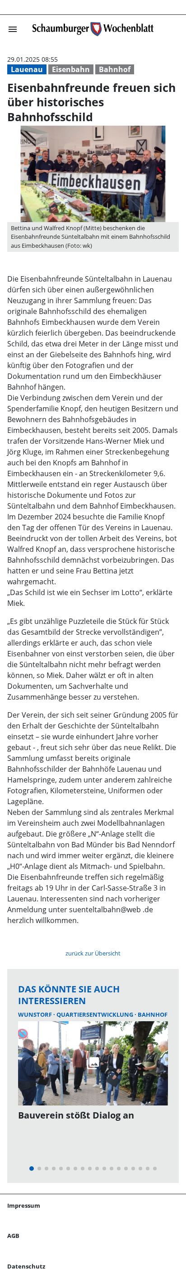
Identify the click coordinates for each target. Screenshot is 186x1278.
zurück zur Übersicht (93, 953)
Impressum (23, 1205)
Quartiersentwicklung (95, 1014)
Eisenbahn (71, 69)
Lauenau (27, 69)
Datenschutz (26, 1266)
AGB (13, 1236)
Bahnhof (114, 69)
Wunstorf (35, 1014)
